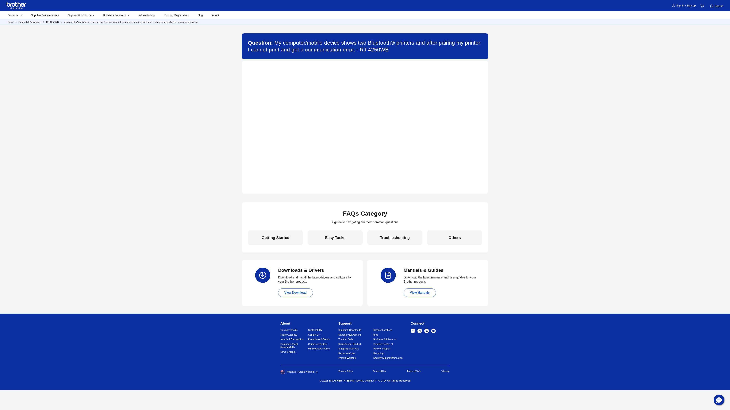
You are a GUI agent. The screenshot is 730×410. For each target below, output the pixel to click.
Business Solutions (383, 339)
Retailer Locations (382, 330)
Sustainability (315, 330)
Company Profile (289, 330)
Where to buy (147, 15)
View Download (295, 292)
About (215, 15)
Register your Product (349, 344)
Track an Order (346, 339)
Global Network (306, 372)
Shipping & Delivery (348, 348)
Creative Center (381, 344)
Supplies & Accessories (45, 15)
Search (719, 5)
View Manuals (420, 292)
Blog (200, 15)
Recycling (378, 353)
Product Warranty (347, 358)
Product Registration (176, 15)
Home (10, 22)
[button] (719, 400)
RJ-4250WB (52, 22)
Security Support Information (388, 358)
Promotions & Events (319, 339)
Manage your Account (349, 335)
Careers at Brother (317, 344)
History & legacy (288, 335)
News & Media (287, 352)
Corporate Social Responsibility (289, 346)
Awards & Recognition (291, 339)
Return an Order (346, 353)
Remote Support (381, 348)
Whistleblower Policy (319, 348)
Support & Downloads (81, 15)
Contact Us (314, 335)
